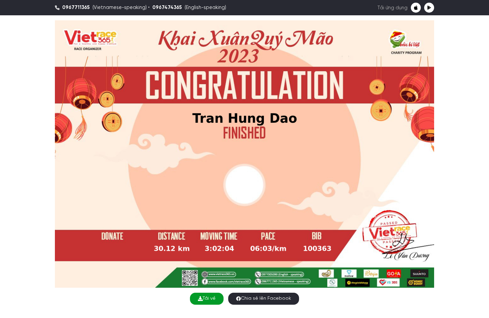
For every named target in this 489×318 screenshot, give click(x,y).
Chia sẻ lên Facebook (266, 298)
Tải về (209, 298)
